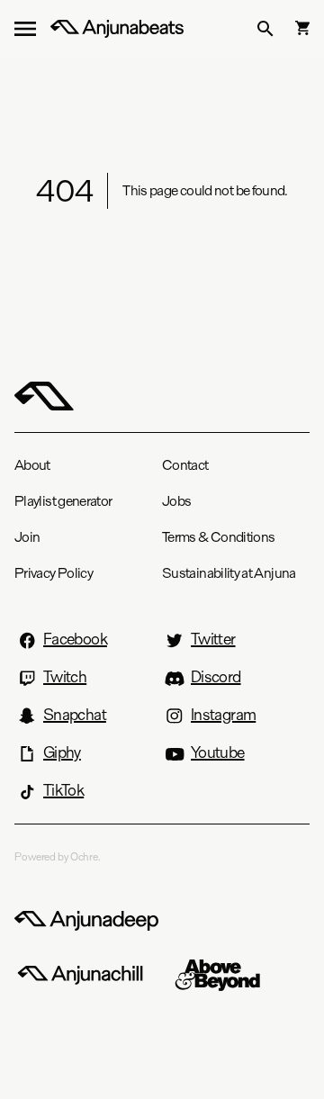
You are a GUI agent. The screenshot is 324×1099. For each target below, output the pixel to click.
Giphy (62, 752)
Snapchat (74, 715)
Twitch (64, 677)
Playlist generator (63, 500)
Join (27, 536)
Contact (185, 464)
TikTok (63, 790)
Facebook (75, 639)
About (32, 464)
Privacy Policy (53, 572)
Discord (216, 677)
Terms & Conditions (218, 536)
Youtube (218, 752)
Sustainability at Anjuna (229, 572)
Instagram (223, 715)
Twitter (213, 639)
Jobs (176, 500)
